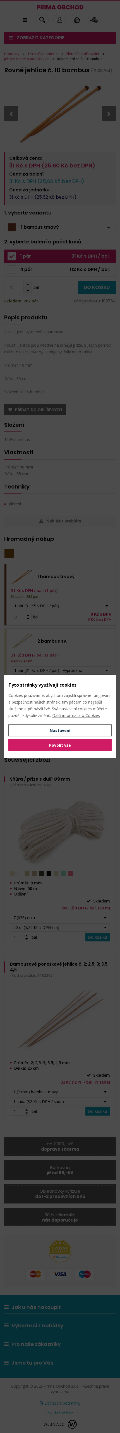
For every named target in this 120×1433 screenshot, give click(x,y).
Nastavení (60, 730)
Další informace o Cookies (76, 715)
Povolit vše (60, 745)
